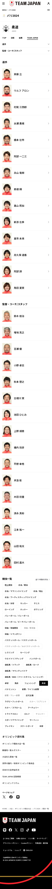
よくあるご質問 (8, 838)
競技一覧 (45, 809)
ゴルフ (27, 713)
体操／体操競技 (11, 628)
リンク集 (31, 838)
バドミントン (10, 689)
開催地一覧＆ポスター (11, 750)
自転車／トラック (12, 664)
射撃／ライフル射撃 (30, 689)
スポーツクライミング (14, 720)
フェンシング (30, 683)
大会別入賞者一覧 (9, 756)
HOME (4, 809)
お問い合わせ (21, 838)
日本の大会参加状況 (10, 769)
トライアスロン (11, 713)
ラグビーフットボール (14, 701)
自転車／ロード (32, 664)
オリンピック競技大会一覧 (13, 743)
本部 (41, 726)
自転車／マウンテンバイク (16, 670)
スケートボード (26, 726)
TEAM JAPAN (32, 38)
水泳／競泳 (23, 585)
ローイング (9, 609)
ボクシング (38, 609)
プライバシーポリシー (11, 843)
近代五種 (29, 695)
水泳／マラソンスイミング (16, 591)
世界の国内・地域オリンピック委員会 (18, 763)
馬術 (16, 683)
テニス (36, 603)
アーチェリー (33, 707)
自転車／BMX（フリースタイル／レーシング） (24, 677)
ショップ (18, 850)
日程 (12, 38)
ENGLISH (29, 850)
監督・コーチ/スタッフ (12, 50)
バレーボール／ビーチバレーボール (20, 621)
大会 (11, 809)
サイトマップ (41, 838)
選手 (4, 44)
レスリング (9, 652)
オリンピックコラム (10, 783)
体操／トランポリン (13, 634)
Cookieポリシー (27, 843)
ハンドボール (35, 658)
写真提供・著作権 (41, 843)
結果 (20, 38)
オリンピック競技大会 (23, 809)
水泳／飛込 (38, 591)
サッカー (24, 603)
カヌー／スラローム (13, 707)
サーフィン (34, 720)
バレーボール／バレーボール (17, 615)
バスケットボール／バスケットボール (21, 640)
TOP (4, 38)
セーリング (25, 652)
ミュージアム (7, 850)
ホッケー (24, 609)
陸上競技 (8, 585)
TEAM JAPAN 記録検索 (11, 776)
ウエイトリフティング (14, 658)
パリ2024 (36, 809)
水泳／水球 (9, 603)
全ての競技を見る (42, 579)
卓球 (7, 683)
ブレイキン (9, 726)
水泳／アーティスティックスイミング (20, 597)
